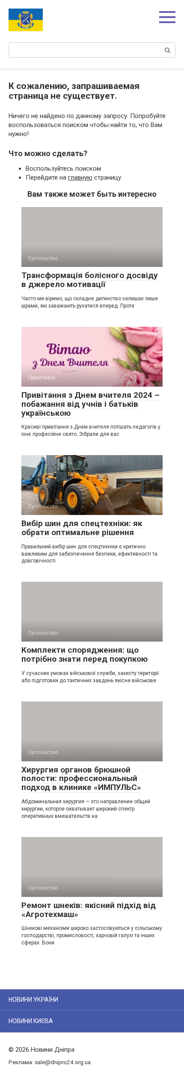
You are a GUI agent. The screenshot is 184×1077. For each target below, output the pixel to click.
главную (80, 177)
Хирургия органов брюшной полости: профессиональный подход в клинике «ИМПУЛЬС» (81, 779)
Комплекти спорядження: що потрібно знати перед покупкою (84, 654)
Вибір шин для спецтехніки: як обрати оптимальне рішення (81, 527)
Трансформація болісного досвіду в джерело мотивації (89, 279)
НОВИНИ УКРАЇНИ (33, 999)
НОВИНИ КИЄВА (31, 1021)
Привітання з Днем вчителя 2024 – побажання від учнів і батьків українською (90, 404)
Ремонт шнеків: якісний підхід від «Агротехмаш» (88, 909)
